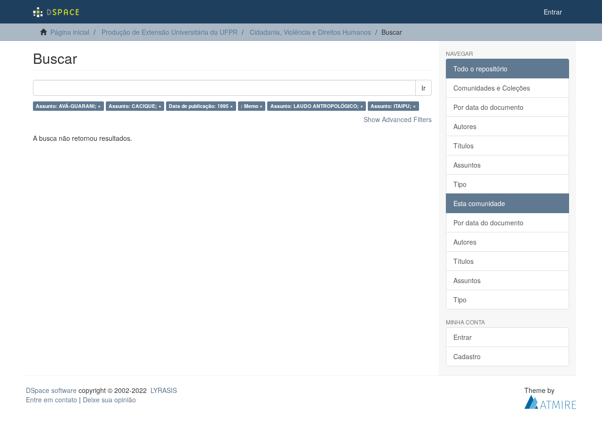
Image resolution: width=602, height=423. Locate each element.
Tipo (460, 184)
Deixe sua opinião (109, 399)
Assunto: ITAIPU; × (393, 105)
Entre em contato (51, 399)
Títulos (463, 145)
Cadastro (467, 356)
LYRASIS (163, 390)
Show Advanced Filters (398, 119)
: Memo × (251, 105)
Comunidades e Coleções (491, 87)
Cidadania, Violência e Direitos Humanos (310, 32)
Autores (464, 126)
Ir (423, 87)
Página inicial (69, 32)
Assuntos (467, 164)
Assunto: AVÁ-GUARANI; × (68, 105)
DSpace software (51, 390)
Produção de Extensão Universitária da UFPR (170, 32)
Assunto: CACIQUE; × (135, 105)
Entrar (462, 337)
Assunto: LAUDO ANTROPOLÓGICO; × (316, 105)
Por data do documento (488, 107)
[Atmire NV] (550, 401)
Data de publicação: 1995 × (201, 105)
